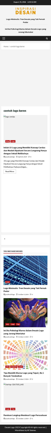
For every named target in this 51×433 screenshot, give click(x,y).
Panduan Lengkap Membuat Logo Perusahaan (25, 415)
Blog (7, 141)
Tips (17, 324)
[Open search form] (47, 38)
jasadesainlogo (10, 157)
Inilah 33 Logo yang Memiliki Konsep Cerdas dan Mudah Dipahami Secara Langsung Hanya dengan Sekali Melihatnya (25, 129)
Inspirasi (14, 367)
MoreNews (19, 430)
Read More (10, 171)
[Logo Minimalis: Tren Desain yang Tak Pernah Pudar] (25, 270)
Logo (13, 141)
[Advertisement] (25, 77)
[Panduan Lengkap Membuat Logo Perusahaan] (25, 397)
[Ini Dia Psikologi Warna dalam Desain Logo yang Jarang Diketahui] (25, 312)
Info (7, 324)
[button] (3, 38)
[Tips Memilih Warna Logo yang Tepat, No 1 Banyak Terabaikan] (25, 355)
